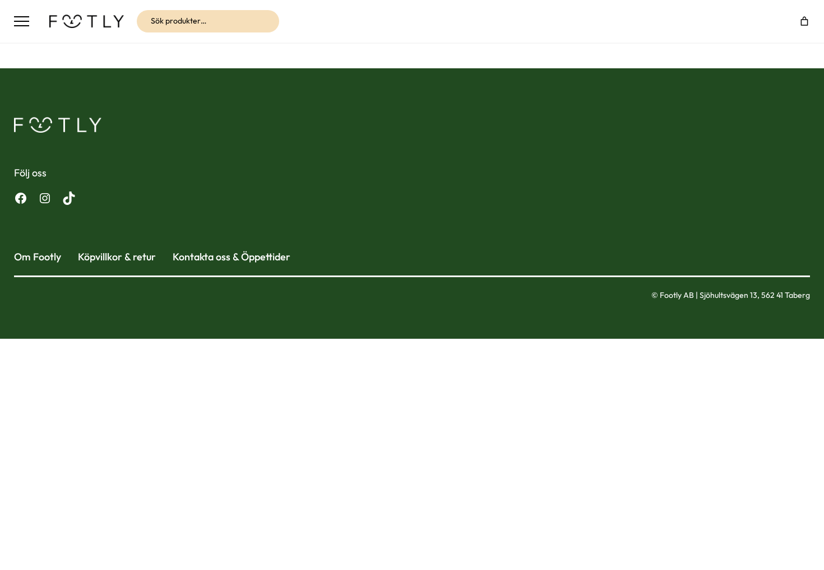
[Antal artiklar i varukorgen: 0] (804, 21)
